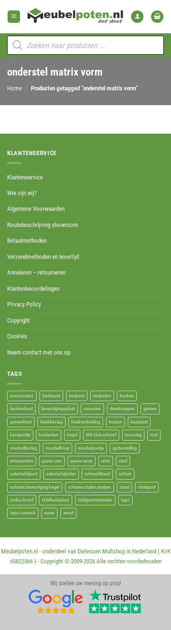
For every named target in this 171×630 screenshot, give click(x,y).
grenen (150, 408)
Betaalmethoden (27, 240)
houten (115, 422)
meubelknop (57, 448)
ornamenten (21, 461)
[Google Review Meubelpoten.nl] (56, 601)
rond (123, 461)
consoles (92, 408)
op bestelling (125, 448)
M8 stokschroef (101, 435)
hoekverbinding (85, 422)
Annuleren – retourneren (36, 272)
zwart (68, 513)
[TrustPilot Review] (115, 601)
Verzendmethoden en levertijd (43, 256)
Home (14, 88)
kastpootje (20, 435)
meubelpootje (91, 448)
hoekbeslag (51, 422)
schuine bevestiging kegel (34, 487)
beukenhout (21, 408)
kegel (72, 435)
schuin (125, 474)
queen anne (81, 461)
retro (105, 461)
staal (124, 487)
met (154, 435)
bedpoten (102, 396)
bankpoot (51, 396)
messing (133, 435)
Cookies (17, 336)
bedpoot (77, 396)
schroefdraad (97, 474)
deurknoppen (122, 408)
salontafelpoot (24, 474)
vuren (49, 513)
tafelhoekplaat (55, 500)
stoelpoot (147, 487)
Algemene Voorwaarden (36, 208)
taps (125, 500)
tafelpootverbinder (95, 500)
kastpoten (48, 435)
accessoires (22, 396)
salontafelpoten (61, 474)
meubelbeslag (23, 448)
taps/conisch (23, 513)
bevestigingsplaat (58, 408)
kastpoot (139, 422)
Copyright (18, 320)
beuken (127, 396)
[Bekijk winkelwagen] (157, 16)
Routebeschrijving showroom (42, 224)
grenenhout (21, 422)
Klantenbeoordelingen (33, 288)
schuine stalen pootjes (89, 487)
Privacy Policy (24, 304)
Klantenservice (25, 177)
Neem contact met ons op (38, 352)
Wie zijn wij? (22, 193)
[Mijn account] (137, 16)
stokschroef (21, 500)
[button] (14, 16)
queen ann (52, 461)
